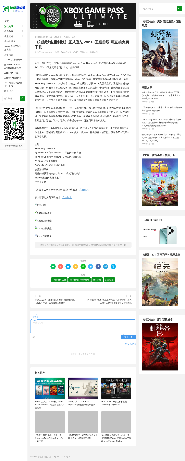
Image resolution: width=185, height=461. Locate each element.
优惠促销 (8, 36)
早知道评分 (9, 41)
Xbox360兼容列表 (12, 77)
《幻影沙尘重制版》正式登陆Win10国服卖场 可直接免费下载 (98, 244)
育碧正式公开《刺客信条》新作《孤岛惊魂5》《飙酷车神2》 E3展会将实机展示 (55, 301)
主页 (6, 21)
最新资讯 (57, 36)
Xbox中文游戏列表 (13, 59)
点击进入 (84, 189)
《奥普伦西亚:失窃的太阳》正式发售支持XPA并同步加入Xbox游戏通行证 (49, 438)
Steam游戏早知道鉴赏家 (12, 48)
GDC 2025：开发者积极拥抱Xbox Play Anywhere (114, 403)
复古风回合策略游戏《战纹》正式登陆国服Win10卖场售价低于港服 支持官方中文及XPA (116, 438)
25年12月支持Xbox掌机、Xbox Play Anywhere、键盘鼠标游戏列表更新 (49, 404)
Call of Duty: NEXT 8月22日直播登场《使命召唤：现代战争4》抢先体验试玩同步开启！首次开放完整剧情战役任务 (161, 122)
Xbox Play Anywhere (79, 279)
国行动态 (84, 52)
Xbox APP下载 (11, 72)
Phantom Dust (59, 279)
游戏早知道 (13, 8)
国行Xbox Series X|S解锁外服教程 (12, 66)
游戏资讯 (8, 26)
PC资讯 (67, 36)
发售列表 (8, 54)
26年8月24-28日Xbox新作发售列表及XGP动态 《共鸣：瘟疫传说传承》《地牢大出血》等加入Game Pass (162, 95)
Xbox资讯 (74, 52)
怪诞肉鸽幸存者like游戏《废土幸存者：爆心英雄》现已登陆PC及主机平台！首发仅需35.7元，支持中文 (161, 137)
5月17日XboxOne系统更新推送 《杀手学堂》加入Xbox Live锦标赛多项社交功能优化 (109, 301)
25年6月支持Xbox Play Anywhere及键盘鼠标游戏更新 (81, 403)
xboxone (97, 279)
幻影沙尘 (109, 279)
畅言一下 (128, 337)
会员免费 (8, 31)
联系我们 (8, 90)
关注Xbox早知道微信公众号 (13, 84)
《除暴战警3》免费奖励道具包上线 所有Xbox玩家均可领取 (82, 437)
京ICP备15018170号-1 (59, 456)
